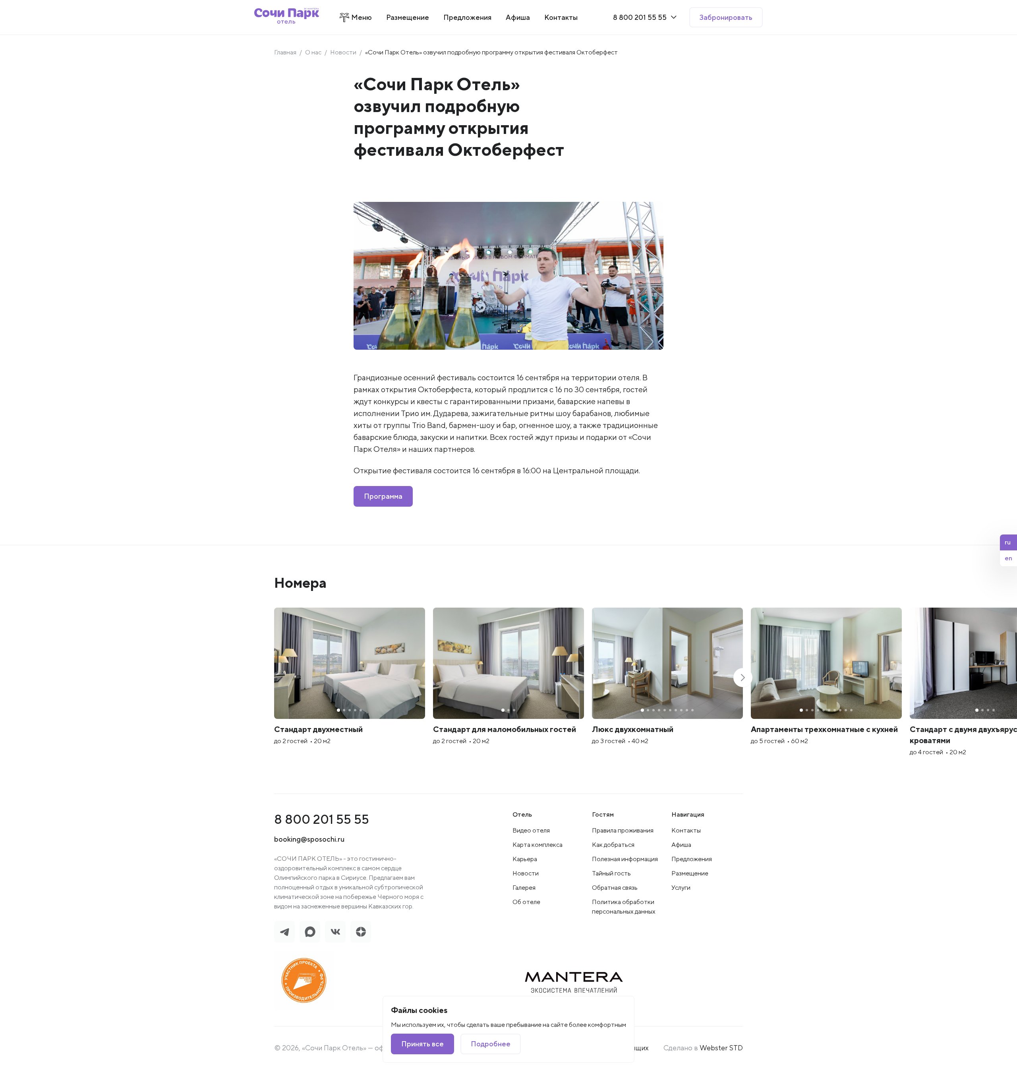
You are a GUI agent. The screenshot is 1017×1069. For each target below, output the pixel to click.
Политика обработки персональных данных (623, 906)
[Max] (310, 932)
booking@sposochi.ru (309, 839)
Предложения (691, 859)
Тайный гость (611, 873)
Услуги (680, 887)
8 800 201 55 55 (321, 819)
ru (1008, 542)
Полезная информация (625, 859)
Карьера (524, 859)
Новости (343, 52)
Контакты (686, 830)
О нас (313, 52)
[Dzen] (360, 932)
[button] (742, 677)
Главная (285, 52)
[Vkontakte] (335, 932)
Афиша (681, 844)
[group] (349, 686)
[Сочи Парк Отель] (286, 17)
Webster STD (721, 1048)
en (1008, 558)
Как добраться (613, 844)
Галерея (524, 887)
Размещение (689, 873)
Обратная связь (615, 887)
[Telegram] (284, 932)
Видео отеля (531, 830)
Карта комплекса (537, 844)
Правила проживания (623, 830)
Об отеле (526, 902)
